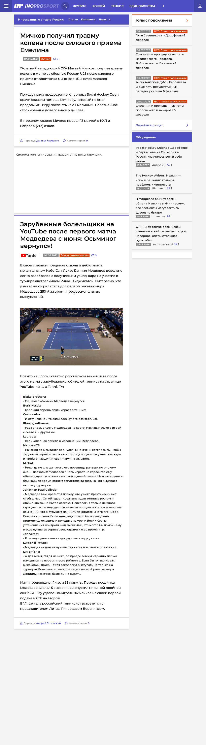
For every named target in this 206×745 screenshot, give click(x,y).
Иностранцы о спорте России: (41, 19)
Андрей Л (159, 165)
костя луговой (163, 244)
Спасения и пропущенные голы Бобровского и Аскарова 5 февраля (160, 110)
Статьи (73, 19)
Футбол (79, 6)
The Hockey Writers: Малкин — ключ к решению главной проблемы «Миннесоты (158, 180)
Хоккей (98, 6)
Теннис (117, 6)
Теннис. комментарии (75, 255)
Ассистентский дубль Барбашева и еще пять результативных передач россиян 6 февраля (161, 86)
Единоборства (142, 6)
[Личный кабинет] (200, 6)
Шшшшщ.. (159, 188)
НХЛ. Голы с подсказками (170, 31)
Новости (104, 19)
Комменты (88, 19)
